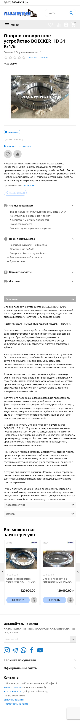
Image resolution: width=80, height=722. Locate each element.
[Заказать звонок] (34, 600)
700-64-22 (14, 2)
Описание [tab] (11, 299)
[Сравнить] (17, 154)
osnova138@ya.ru (14, 699)
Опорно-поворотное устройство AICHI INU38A (57, 580)
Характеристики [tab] (15, 504)
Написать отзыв (38, 57)
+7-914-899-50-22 (13, 691)
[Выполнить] (73, 639)
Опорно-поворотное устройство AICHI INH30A (20, 580)
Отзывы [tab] (10, 514)
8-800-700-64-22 (13, 687)
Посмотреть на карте (16, 703)
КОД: (6, 63)
